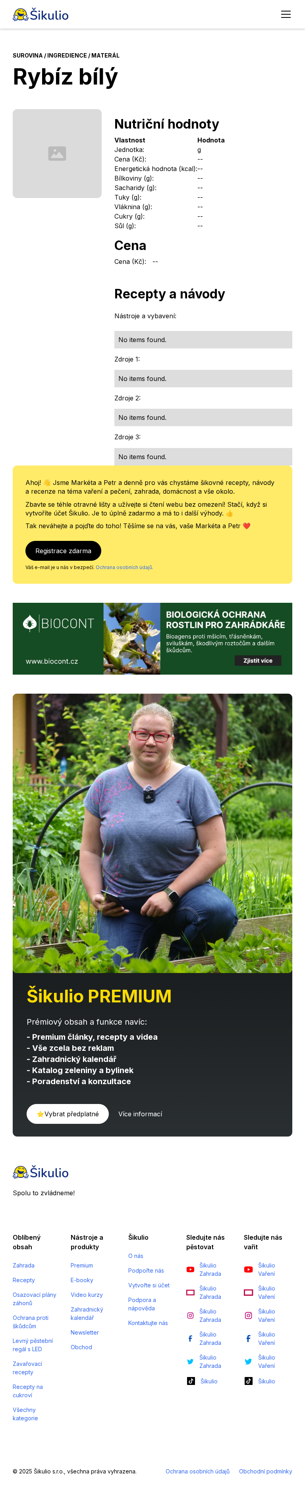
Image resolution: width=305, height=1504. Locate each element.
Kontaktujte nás (148, 1322)
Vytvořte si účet (149, 1285)
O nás (135, 1255)
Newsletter (85, 1332)
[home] (40, 14)
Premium (82, 1265)
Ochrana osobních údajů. (124, 567)
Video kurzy (87, 1294)
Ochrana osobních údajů (198, 1471)
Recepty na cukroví (28, 1390)
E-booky (82, 1280)
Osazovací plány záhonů (34, 1298)
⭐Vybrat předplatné (68, 1114)
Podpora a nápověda (142, 1304)
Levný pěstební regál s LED (33, 1344)
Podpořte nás (146, 1270)
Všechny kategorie (25, 1413)
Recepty (24, 1280)
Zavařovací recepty (27, 1367)
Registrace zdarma (63, 551)
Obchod (81, 1347)
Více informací (140, 1114)
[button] (284, 14)
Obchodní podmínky (265, 1471)
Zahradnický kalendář (87, 1313)
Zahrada (24, 1265)
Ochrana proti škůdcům (30, 1321)
